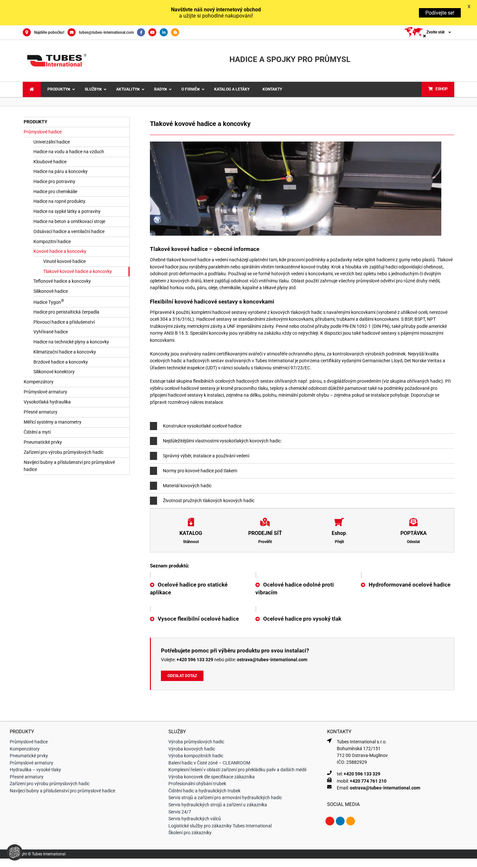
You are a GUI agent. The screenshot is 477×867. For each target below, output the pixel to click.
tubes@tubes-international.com (106, 32)
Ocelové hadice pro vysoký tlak (302, 613)
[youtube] (329, 815)
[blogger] (350, 815)
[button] (302, 425)
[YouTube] (154, 32)
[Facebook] (142, 32)
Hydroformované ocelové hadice (409, 579)
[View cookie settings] (14, 852)
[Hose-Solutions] (176, 32)
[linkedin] (340, 815)
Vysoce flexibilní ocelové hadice (198, 613)
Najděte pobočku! (49, 32)
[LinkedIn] (165, 32)
